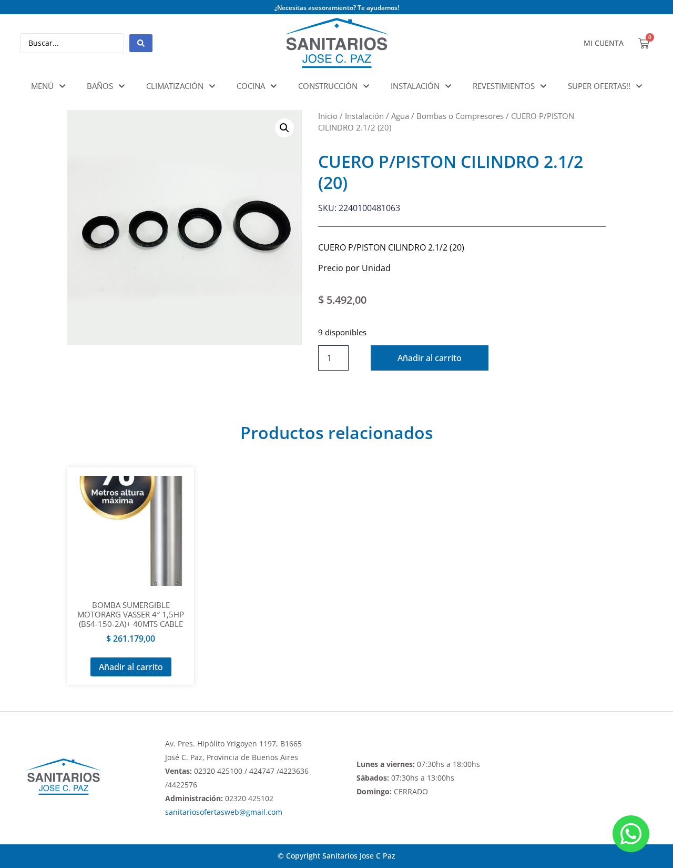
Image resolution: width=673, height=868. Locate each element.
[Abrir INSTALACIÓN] (448, 86)
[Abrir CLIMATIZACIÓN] (212, 86)
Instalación (364, 116)
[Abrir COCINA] (273, 86)
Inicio (328, 116)
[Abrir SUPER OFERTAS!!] (639, 86)
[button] (284, 127)
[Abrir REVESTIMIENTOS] (543, 86)
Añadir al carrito (429, 358)
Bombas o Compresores (460, 116)
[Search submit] (140, 43)
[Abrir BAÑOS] (121, 86)
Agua (400, 116)
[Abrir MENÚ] (62, 86)
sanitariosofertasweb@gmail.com (223, 812)
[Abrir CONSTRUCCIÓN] (366, 86)
